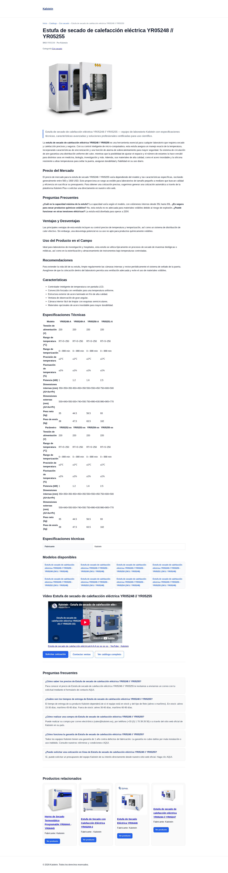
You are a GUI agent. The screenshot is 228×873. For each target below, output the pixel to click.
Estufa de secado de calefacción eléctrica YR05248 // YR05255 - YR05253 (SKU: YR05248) (95, 582)
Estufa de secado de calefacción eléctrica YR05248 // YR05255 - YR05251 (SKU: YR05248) (167, 568)
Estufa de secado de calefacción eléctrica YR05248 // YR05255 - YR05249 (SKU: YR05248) (95, 568)
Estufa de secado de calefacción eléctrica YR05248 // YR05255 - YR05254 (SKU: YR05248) (131, 582)
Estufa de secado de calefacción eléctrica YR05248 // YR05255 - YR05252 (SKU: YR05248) (59, 582)
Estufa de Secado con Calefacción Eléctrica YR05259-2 (93, 823)
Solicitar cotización (55, 654)
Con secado (57, 49)
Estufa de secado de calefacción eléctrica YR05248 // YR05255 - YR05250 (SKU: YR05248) (131, 568)
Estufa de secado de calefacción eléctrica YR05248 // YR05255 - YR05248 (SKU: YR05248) (59, 568)
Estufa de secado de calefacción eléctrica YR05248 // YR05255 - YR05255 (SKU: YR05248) (167, 582)
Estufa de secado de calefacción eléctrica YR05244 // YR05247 (165, 813)
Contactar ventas (82, 654)
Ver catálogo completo (109, 654)
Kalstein (48, 8)
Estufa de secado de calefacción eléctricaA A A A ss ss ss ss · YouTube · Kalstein (88, 646)
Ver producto (52, 841)
